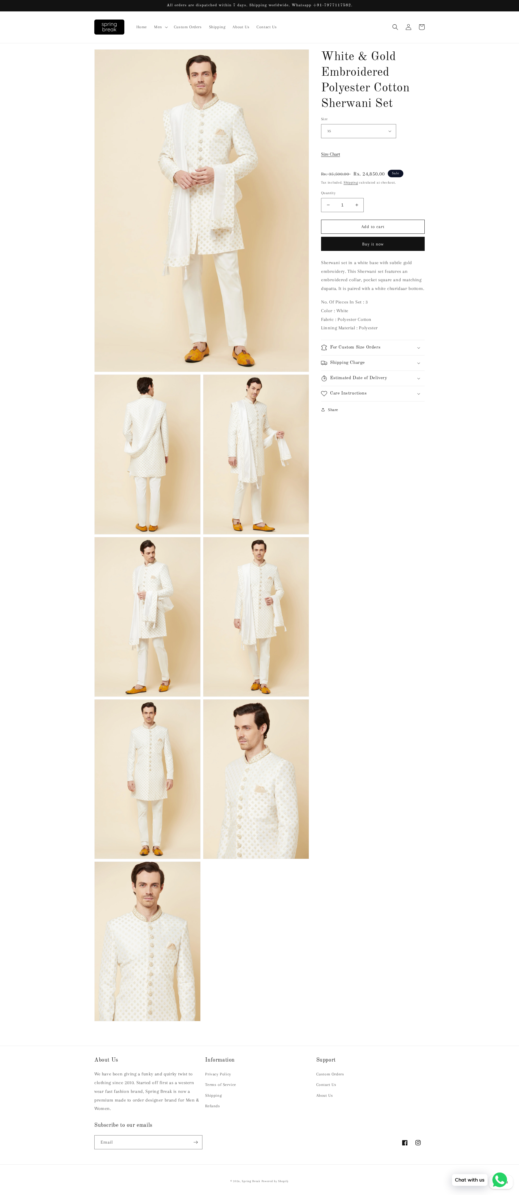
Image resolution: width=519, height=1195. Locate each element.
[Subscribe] (195, 1142)
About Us (324, 1095)
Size (324, 119)
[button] (160, 27)
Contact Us (326, 1084)
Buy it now (373, 243)
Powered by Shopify (275, 1181)
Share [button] (333, 409)
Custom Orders (330, 1074)
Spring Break (251, 1181)
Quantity (328, 193)
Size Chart (330, 154)
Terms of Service (220, 1084)
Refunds (212, 1106)
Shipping (351, 182)
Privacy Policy (218, 1074)
